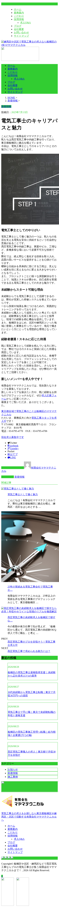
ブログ (17, 26)
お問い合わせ (21, 32)
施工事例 (13, 776)
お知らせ (13, 769)
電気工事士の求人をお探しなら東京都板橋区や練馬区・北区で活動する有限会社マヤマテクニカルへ (29, 816)
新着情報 (19, 476)
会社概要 (19, 29)
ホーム (17, 9)
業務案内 (19, 12)
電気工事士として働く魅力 (23, 494)
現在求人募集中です (12, 437)
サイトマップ (21, 35)
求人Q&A (25, 22)
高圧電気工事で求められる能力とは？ (29, 651)
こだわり (19, 16)
